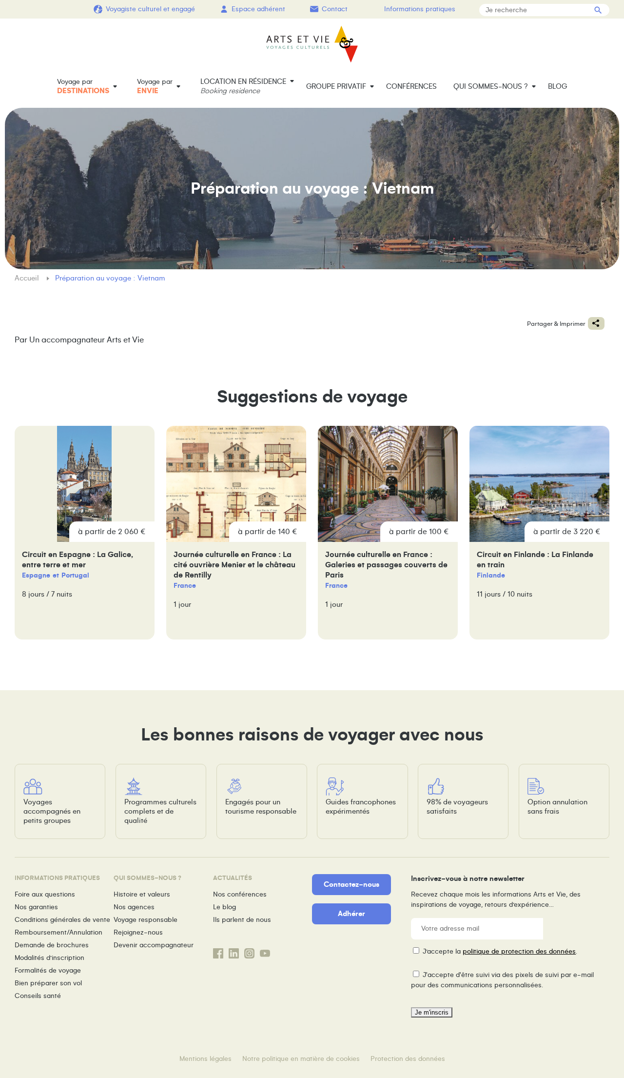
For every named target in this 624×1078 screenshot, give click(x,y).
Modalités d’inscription (49, 957)
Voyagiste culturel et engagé (150, 9)
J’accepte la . (500, 951)
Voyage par (83, 86)
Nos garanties (36, 907)
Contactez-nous (351, 884)
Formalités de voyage (48, 970)
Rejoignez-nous (138, 932)
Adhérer (351, 914)
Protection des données (407, 1058)
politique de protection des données (519, 951)
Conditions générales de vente (62, 919)
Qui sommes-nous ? (490, 86)
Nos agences (134, 907)
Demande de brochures (52, 945)
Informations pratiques (419, 9)
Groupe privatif (336, 86)
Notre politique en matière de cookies (301, 1058)
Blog (557, 86)
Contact (335, 9)
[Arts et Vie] (312, 44)
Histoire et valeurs (142, 894)
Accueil (28, 278)
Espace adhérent (258, 9)
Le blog (224, 907)
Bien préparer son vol (48, 983)
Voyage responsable (145, 919)
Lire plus (85, 532)
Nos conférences (240, 894)
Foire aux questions (45, 894)
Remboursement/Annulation (58, 932)
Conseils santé (38, 995)
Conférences (411, 86)
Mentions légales (205, 1058)
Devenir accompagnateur (154, 945)
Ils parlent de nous (242, 919)
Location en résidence (243, 86)
